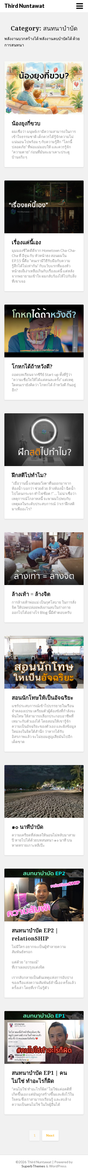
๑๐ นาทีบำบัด (27, 826)
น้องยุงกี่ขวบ (26, 123)
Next (50, 1135)
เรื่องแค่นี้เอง (26, 242)
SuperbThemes (33, 1166)
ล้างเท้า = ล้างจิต (31, 593)
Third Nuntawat (24, 5)
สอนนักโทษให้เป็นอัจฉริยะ (42, 697)
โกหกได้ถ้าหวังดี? (32, 366)
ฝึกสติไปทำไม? (29, 475)
